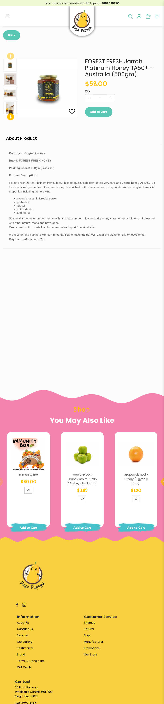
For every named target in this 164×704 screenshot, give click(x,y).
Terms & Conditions (30, 661)
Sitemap (89, 623)
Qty (87, 91)
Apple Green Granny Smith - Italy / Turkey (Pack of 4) (82, 478)
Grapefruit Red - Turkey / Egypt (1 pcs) (136, 478)
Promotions (92, 648)
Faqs (87, 635)
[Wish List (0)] (157, 16)
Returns (89, 629)
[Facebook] (17, 604)
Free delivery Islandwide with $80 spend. (82, 3)
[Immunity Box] (28, 454)
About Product (21, 138)
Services (23, 635)
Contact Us (25, 629)
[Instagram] (24, 604)
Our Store (90, 654)
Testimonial (25, 648)
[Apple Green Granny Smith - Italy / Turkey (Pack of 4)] (82, 454)
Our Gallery (24, 642)
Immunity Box (28, 474)
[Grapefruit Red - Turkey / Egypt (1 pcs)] (136, 454)
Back (11, 35)
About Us (23, 623)
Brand (21, 654)
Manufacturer (93, 642)
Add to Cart (98, 112)
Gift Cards (24, 667)
